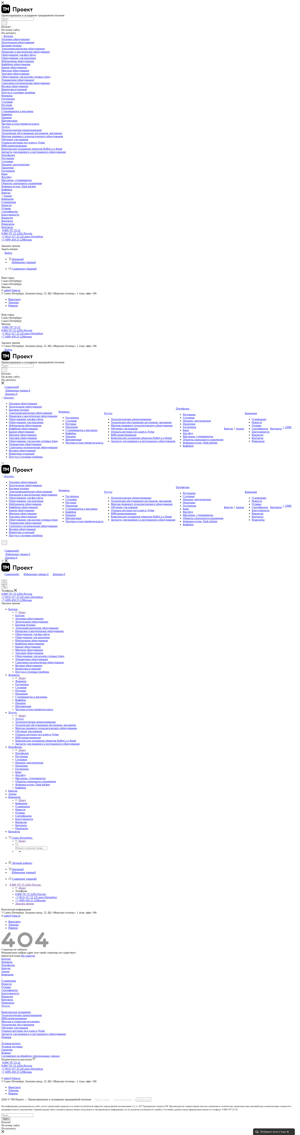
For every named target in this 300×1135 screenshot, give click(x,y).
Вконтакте (14, 299)
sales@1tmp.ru (12, 290)
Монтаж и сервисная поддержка (20, 1021)
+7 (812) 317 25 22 (22, 236)
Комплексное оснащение (16, 1012)
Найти (6, 1119)
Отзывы (6, 987)
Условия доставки (12, 1046)
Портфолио (22, 753)
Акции (5, 971)
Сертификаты (9, 990)
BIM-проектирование (14, 1018)
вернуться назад (10, 955)
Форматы (20, 681)
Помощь (6, 1037)
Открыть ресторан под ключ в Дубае (23, 1030)
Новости (6, 983)
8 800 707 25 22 (11, 230)
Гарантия (6, 1049)
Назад (22, 612)
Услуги (19, 718)
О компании (8, 980)
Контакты (7, 999)
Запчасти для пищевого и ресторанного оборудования (33, 1034)
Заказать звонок (24, 903)
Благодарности (10, 993)
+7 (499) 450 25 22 (16, 239)
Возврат (6, 1052)
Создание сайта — (131, 1099)
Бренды (5, 968)
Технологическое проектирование (21, 1015)
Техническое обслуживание (17, 1024)
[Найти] (4, 23)
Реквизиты (7, 1002)
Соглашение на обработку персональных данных (30, 1055)
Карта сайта (102, 1099)
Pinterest (13, 305)
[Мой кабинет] (3, 547)
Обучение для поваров (14, 1027)
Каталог (20, 615)
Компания (21, 803)
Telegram (13, 302)
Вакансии (7, 996)
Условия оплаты (10, 1043)
